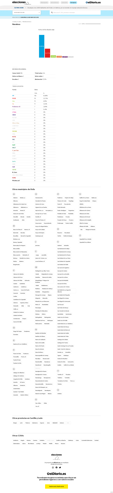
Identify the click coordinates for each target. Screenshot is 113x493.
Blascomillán (16, 248)
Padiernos (60, 197)
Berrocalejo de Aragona (19, 245)
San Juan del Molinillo (62, 280)
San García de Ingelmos (63, 267)
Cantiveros (16, 286)
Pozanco (71, 220)
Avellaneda (16, 220)
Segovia (42, 423)
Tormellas (67, 377)
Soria (48, 423)
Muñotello (46, 323)
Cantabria (42, 440)
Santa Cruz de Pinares (62, 317)
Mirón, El (37, 304)
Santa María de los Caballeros (65, 323)
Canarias (35, 440)
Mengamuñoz (45, 292)
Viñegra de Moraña (90, 229)
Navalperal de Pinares (40, 371)
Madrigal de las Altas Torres (42, 271)
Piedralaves (60, 217)
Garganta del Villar (18, 379)
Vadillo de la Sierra (84, 197)
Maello (37, 274)
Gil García (22, 382)
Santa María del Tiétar (63, 336)
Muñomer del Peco (40, 320)
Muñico (44, 314)
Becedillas (15, 236)
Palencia (28, 423)
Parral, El (59, 204)
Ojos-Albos (38, 403)
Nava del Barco (39, 352)
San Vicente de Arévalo (63, 311)
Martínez (37, 288)
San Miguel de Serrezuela (63, 301)
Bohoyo (15, 258)
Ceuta (77, 440)
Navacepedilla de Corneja (41, 355)
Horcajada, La (49, 210)
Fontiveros (26, 353)
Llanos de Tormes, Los (41, 258)
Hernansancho (39, 197)
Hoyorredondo (47, 223)
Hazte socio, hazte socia (56, 486)
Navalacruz (47, 362)
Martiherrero (44, 285)
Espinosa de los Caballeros (20, 344)
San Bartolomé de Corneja (64, 252)
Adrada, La (22, 197)
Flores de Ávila (17, 353)
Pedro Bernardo (61, 207)
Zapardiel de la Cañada (85, 239)
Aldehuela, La (24, 207)
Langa (37, 255)
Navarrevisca (49, 384)
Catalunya (70, 440)
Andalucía (15, 440)
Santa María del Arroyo (63, 327)
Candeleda (22, 283)
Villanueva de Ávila (84, 213)
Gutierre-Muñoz (24, 395)
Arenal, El (22, 210)
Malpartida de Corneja (47, 274)
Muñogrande (47, 317)
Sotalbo (59, 365)
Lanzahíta (43, 255)
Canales (15, 283)
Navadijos (37, 358)
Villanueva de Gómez (85, 210)
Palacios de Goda (61, 201)
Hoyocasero (38, 223)
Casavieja (22, 293)
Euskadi (96, 440)
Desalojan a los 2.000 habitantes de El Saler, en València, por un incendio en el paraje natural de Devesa (57, 7)
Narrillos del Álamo (40, 336)
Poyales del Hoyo (62, 220)
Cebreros (15, 302)
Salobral (59, 245)
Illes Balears (31, 443)
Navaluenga (38, 377)
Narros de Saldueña (40, 339)
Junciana (37, 245)
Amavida (15, 210)
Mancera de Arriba (47, 277)
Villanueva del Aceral (85, 217)
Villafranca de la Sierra (85, 207)
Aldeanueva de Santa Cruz (19, 204)
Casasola (15, 293)
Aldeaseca (15, 207)
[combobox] (76, 12)
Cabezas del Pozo (18, 277)
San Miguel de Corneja (63, 298)
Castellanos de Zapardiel (19, 299)
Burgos (15, 423)
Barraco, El (27, 229)
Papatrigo (71, 201)
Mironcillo (45, 298)
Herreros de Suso (39, 204)
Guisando (15, 395)
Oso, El (37, 406)
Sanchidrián (60, 314)
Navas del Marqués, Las (41, 387)
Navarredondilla (39, 384)
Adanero (15, 197)
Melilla (50, 443)
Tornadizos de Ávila (62, 381)
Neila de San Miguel (40, 393)
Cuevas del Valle (17, 321)
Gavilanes (27, 379)
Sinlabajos (66, 355)
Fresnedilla (16, 356)
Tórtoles (59, 384)
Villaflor (81, 204)
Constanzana (16, 318)
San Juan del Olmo (62, 283)
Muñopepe (50, 320)
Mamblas (37, 277)
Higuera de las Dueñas (41, 207)
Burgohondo (16, 264)
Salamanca (35, 423)
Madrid (44, 443)
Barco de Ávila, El (17, 229)
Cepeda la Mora (24, 302)
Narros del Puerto (39, 346)
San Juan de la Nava (62, 277)
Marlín (37, 285)
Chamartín (15, 306)
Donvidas (15, 334)
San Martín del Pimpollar (63, 295)
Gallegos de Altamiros (18, 372)
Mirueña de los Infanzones (42, 301)
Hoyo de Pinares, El (40, 220)
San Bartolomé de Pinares (64, 255)
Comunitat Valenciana (86, 440)
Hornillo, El (38, 217)
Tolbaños (59, 377)
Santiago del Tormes (62, 342)
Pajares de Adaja (69, 197)
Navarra (63, 443)
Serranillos (68, 352)
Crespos (24, 318)
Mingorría (37, 298)
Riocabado (67, 232)
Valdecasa (93, 197)
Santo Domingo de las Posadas (65, 346)
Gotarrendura (16, 388)
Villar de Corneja (84, 223)
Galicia (24, 443)
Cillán (22, 306)
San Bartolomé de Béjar (63, 248)
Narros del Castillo (40, 342)
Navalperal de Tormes (41, 374)
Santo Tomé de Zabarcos (63, 349)
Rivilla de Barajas (68, 236)
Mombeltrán (45, 304)
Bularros (21, 261)
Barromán (15, 232)
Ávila (23, 220)
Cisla (29, 306)
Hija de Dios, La (39, 210)
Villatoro (93, 226)
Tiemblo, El (60, 374)
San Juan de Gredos (62, 271)
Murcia (56, 443)
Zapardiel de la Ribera (85, 242)
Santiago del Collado (62, 339)
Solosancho (71, 362)
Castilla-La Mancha (61, 440)
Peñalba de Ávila (61, 213)
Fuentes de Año (17, 363)
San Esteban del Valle (62, 264)
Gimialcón (22, 385)
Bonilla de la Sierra (24, 258)
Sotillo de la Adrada (69, 365)
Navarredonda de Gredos (41, 381)
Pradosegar (60, 223)
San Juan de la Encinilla (63, 274)
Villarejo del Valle (84, 226)
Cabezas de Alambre (18, 274)
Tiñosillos (68, 374)
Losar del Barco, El (40, 261)
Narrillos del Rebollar (40, 333)
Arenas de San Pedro (18, 213)
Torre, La (72, 381)
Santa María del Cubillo (63, 333)
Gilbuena (15, 385)
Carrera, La (16, 290)
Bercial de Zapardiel (26, 236)
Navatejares (48, 390)
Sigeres (59, 355)
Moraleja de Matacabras (41, 311)
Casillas (15, 296)
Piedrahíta (70, 213)
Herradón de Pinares (40, 201)
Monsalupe (38, 307)
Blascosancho (16, 255)
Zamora (62, 423)
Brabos (15, 261)
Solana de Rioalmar (62, 358)
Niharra (49, 393)
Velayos (94, 201)
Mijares (50, 295)
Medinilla (37, 292)
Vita (81, 229)
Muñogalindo (38, 317)
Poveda (68, 217)
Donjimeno (27, 331)
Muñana (37, 314)
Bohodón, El (26, 255)
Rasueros (59, 232)
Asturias (29, 440)
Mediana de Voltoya (47, 288)
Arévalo (22, 217)
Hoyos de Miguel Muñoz (41, 226)
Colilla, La (15, 309)
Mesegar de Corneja (40, 295)
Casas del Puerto (25, 290)
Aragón (22, 440)
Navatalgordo (38, 390)
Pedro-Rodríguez (61, 210)
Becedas (23, 232)
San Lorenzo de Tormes (63, 286)
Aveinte (28, 217)
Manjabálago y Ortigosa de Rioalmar (42, 281)
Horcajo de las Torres (41, 213)
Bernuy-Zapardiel (17, 242)
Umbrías (59, 393)
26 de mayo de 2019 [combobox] (19, 12)
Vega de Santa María (85, 201)
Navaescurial (46, 358)
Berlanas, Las (16, 239)
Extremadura (16, 443)
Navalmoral (38, 365)
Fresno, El (23, 356)
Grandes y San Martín (18, 391)
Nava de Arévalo (39, 349)
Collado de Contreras (18, 312)
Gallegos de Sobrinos (18, 376)
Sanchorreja (69, 314)
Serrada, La (60, 352)
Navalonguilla (47, 365)
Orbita (45, 403)
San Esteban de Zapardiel (63, 261)
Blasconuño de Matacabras (20, 252)
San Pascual (60, 304)
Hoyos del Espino (39, 232)
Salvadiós (66, 245)
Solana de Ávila (61, 362)
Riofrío (59, 236)
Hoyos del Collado (40, 229)
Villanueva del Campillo (85, 220)
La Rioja (38, 443)
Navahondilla (38, 362)
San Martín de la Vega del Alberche (64, 291)
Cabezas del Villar (17, 280)
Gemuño (15, 382)
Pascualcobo (67, 204)
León (21, 423)
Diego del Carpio (17, 331)
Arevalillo (15, 217)
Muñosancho (38, 323)
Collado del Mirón (17, 315)
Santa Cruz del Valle (62, 320)
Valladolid (55, 423)
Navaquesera (47, 377)
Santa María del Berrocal (63, 330)
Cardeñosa (23, 286)
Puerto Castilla (69, 223)
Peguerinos (71, 210)
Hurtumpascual (39, 236)
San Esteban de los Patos (63, 258)
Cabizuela (27, 280)
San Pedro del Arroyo (62, 307)
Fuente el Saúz (17, 360)
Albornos (15, 201)
